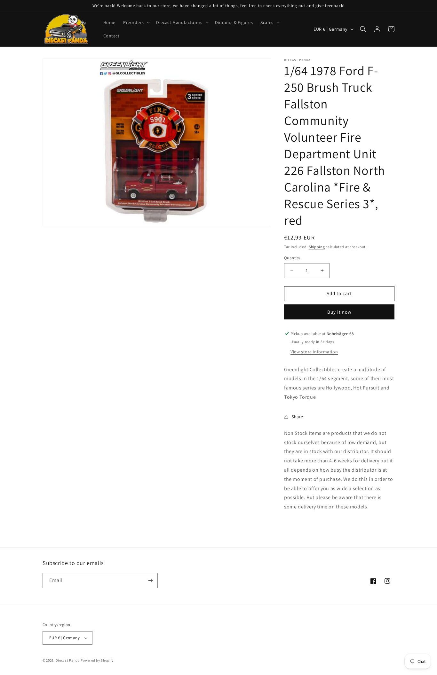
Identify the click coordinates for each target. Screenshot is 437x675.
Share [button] (297, 417)
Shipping (317, 246)
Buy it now (339, 312)
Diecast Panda (68, 660)
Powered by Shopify (97, 660)
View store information (314, 352)
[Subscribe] (150, 580)
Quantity (292, 258)
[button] (135, 22)
